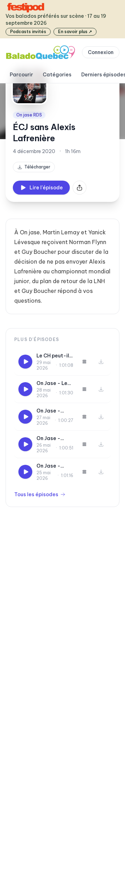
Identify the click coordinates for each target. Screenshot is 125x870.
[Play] (25, 362)
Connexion (101, 52)
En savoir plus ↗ (75, 31)
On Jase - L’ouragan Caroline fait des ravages (52, 438)
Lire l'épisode (46, 187)
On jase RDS (29, 115)
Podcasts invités (28, 31)
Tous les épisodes (36, 494)
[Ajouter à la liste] (84, 361)
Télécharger (37, 166)
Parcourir (21, 74)
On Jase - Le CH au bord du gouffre (53, 383)
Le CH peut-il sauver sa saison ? (52, 356)
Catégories (57, 74)
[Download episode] (101, 361)
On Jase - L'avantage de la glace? (54, 466)
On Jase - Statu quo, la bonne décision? (52, 411)
